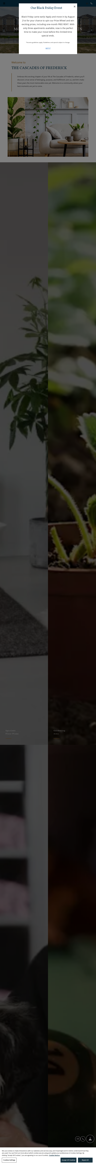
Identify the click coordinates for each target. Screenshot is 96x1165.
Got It (48, 48)
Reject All (85, 1160)
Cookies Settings (9, 1160)
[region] (48, 1156)
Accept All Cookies (68, 1160)
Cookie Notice (54, 1155)
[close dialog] (74, 7)
